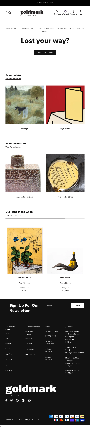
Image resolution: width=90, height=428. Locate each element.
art (6, 338)
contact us (29, 349)
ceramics (9, 343)
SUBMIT (78, 305)
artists (8, 334)
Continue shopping (45, 52)
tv (6, 365)
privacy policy (50, 336)
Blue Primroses (24, 283)
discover (8, 370)
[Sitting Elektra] (65, 261)
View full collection (13, 79)
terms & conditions (49, 342)
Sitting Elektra (65, 283)
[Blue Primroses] (25, 251)
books (7, 349)
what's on (9, 354)
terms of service (51, 331)
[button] (8, 12)
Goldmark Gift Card (45, 3)
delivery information (50, 350)
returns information (50, 358)
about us (9, 359)
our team (29, 344)
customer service (29, 333)
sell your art (30, 354)
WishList (65, 14)
